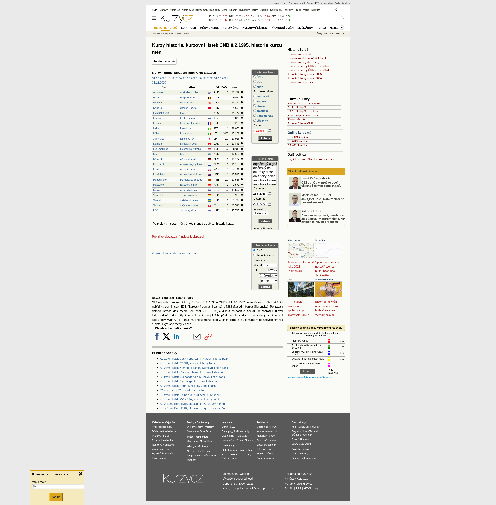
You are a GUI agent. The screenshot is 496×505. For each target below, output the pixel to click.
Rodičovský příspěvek (163, 444)
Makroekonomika (325, 279)
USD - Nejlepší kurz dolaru (304, 111)
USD (211, 20)
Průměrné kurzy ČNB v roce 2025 (308, 66)
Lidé (290, 279)
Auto (294, 427)
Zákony (289, 10)
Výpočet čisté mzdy (162, 427)
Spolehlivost (311, 427)
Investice (320, 240)
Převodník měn (297, 119)
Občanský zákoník (266, 444)
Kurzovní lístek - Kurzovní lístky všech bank (188, 385)
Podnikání (262, 422)
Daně (260, 458)
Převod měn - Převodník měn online (182, 390)
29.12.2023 (190, 78)
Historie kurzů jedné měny (304, 62)
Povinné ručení (160, 458)
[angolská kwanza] (265, 180)
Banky (190, 422)
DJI (231, 20)
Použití (288, 488)
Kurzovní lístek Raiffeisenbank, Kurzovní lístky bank (193, 372)
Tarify (255, 10)
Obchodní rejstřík (297, 3)
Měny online (209, 27)
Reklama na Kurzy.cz (298, 473)
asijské (261, 101)
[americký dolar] (265, 176)
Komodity (214, 10)
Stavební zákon (265, 453)
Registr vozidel (299, 431)
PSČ (274, 427)
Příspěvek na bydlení (163, 440)
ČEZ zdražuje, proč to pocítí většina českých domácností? (321, 184)
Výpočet (171, 422)
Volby (294, 443)
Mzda (203, 441)
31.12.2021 (221, 78)
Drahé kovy (228, 445)
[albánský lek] (265, 168)
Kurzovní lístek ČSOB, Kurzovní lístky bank (187, 363)
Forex (321, 27)
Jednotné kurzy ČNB (300, 123)
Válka (306, 10)
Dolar (209, 431)
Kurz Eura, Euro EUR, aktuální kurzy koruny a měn (192, 403)
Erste (274, 20)
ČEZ (273, 16)
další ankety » (325, 377)
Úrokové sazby (194, 427)
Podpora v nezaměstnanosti (201, 455)
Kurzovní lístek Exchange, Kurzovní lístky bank (190, 381)
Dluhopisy (227, 431)
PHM (232, 454)
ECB (259, 81)
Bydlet (337, 3)
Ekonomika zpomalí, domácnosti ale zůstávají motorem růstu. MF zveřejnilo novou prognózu (323, 218)
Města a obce (264, 427)
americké (262, 110)
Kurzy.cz (156, 34)
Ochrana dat (230, 473)
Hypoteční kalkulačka (163, 453)
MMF (259, 86)
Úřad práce (193, 441)
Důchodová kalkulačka (164, 431)
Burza (225, 427)
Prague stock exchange (304, 458)
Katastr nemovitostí (267, 431)
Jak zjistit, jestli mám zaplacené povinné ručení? (322, 200)
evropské (262, 96)
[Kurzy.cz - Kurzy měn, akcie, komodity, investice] (177, 21)
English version (300, 449)
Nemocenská (194, 451)
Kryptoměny (228, 440)
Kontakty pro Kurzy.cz (298, 483)
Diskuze (315, 10)
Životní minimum (160, 449)
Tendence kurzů (164, 61)
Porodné (206, 451)
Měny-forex (294, 240)
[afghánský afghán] (265, 164)
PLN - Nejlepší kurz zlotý (303, 115)
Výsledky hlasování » (298, 377)
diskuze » (313, 377)
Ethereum (250, 440)
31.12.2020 (159, 82)
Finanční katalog (300, 439)
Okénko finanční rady (302, 171)
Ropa (254, 20)
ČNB (259, 76)
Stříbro (248, 450)
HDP (238, 435)
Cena (301, 427)
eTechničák (306, 434)
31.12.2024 (175, 78)
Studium (346, 3)
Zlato (253, 16)
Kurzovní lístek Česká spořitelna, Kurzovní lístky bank (194, 358)
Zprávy (164, 10)
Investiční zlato (236, 450)
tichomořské (264, 115)
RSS (298, 488)
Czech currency (300, 453)
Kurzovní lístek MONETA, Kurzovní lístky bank (190, 399)
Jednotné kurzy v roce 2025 (305, 74)
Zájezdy (311, 3)
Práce (298, 10)
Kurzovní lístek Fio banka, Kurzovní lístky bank (190, 394)
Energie (264, 10)
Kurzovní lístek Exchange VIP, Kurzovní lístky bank (192, 376)
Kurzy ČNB (231, 27)
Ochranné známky (266, 440)
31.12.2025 (159, 78)
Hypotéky (244, 10)
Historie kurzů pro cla (301, 82)
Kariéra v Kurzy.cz (296, 478)
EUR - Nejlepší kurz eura (303, 107)
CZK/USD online (298, 141)
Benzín (239, 454)
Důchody (191, 460)
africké (261, 106)
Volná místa (201, 436)
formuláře (269, 458)
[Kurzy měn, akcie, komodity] (183, 480)
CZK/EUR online (298, 145)
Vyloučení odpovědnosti (238, 478)
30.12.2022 (206, 78)
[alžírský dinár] (265, 172)
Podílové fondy (241, 431)
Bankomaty (203, 422)
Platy (209, 441)
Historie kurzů (182, 34)
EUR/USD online (298, 137)
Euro (202, 431)
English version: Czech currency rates (311, 159)
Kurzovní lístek (280, 3)
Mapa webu (304, 443)
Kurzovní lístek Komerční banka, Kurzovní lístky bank (194, 367)
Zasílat (56, 496)
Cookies (245, 473)
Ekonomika (228, 435)
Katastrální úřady (266, 435)
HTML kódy (311, 488)
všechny (262, 120)
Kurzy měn (201, 10)
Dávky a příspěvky (197, 446)
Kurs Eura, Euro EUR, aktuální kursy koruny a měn (192, 408)
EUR (211, 16)
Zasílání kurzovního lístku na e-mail (174, 253)
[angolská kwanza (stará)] (265, 185)
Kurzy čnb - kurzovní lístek (304, 103)
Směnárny (305, 27)
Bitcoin (233, 10)
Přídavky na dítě (160, 435)
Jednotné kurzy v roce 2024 (305, 78)
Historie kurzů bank (299, 54)
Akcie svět (188, 10)
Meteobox (328, 3)
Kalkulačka (276, 10)
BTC (231, 16)
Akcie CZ (175, 10)
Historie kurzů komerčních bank (307, 58)
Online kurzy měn (300, 132)
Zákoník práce (264, 449)
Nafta (247, 454)
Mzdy (244, 435)
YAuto (319, 3)
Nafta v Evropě (229, 458)
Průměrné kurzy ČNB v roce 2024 (308, 70)
